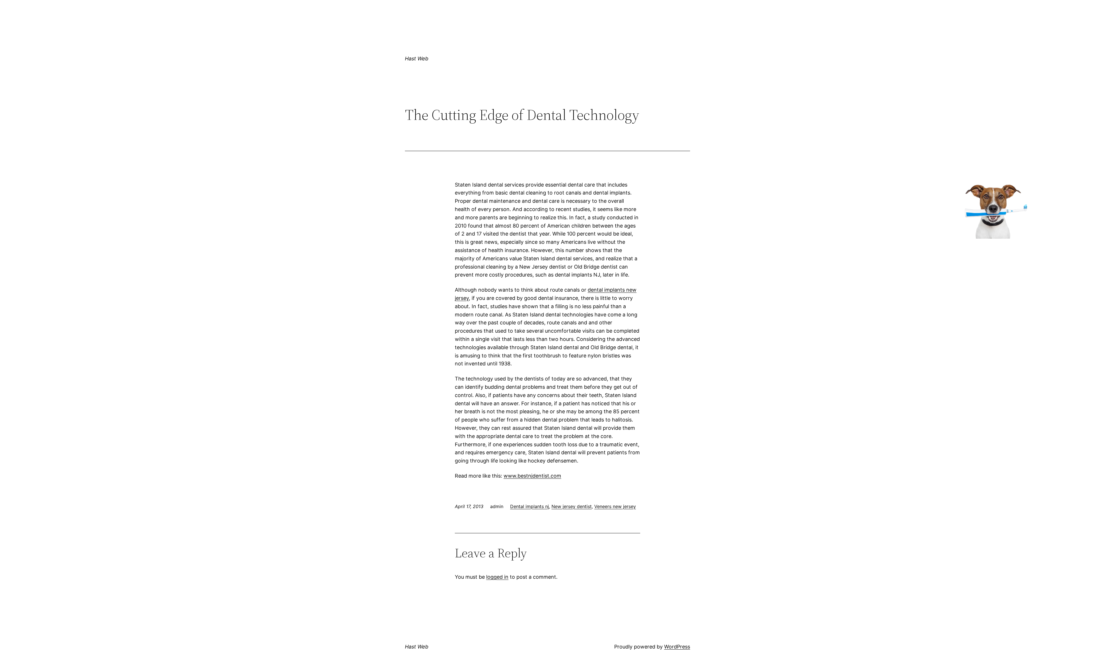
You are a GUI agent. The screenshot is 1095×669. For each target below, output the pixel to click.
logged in (497, 577)
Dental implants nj (529, 506)
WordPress (677, 647)
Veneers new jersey (615, 506)
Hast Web (416, 59)
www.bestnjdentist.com (532, 476)
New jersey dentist (571, 506)
